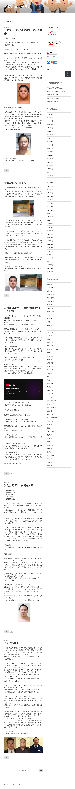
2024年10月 (50, 179)
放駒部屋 (49, 359)
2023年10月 (50, 220)
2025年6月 (50, 152)
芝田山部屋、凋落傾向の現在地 (56, 91)
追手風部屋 (50, 435)
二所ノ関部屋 (50, 291)
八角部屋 (49, 305)
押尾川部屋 (50, 356)
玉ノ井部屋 (50, 394)
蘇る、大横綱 (50, 431)
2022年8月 (50, 268)
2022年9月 (50, 265)
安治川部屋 (50, 328)
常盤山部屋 (50, 342)
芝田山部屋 (50, 421)
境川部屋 (49, 318)
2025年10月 (50, 138)
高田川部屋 (50, 459)
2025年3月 (50, 162)
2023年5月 (50, 237)
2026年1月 (50, 131)
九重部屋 (49, 284)
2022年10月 (50, 261)
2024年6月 (50, 193)
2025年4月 (50, 158)
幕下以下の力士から (52, 349)
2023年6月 (50, 234)
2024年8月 (50, 186)
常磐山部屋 (50, 346)
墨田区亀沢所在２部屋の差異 (55, 88)
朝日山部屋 (50, 370)
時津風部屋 (50, 366)
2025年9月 (50, 141)
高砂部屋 (49, 462)
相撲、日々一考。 (17, 6)
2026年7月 (50, 117)
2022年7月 (50, 271)
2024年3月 (50, 203)
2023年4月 (50, 241)
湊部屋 (49, 387)
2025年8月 (50, 145)
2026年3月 (50, 124)
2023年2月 (50, 247)
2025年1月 (50, 169)
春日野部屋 (50, 363)
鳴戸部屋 (49, 466)
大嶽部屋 (49, 325)
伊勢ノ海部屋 (50, 298)
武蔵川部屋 (50, 376)
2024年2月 (50, 206)
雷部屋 (49, 452)
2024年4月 (50, 200)
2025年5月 (50, 155)
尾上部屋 (49, 335)
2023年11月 (50, 217)
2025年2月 (50, 165)
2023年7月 (50, 230)
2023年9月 (50, 224)
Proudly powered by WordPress (13, 785)
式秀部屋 (49, 352)
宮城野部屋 (50, 332)
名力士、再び (50, 315)
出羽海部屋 (50, 308)
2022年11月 (50, 258)
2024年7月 (50, 189)
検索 (48, 69)
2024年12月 (50, 172)
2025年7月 (50, 148)
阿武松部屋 (50, 445)
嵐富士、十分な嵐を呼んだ (54, 98)
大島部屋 (49, 322)
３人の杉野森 (11, 643)
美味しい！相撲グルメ (53, 418)
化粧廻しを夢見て (52, 311)
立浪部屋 (49, 411)
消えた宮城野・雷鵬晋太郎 (18, 485)
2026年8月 (50, 114)
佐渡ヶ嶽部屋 (50, 301)
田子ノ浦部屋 (50, 397)
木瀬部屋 (49, 373)
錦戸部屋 (49, 442)
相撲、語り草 (50, 404)
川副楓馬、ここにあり (53, 95)
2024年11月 (50, 176)
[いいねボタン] (6, 170)
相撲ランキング (51, 56)
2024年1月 (50, 210)
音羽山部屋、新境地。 (16, 182)
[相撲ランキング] (52, 54)
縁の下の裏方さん (52, 414)
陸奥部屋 (49, 448)
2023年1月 (50, 251)
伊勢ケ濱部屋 (50, 294)
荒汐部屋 (49, 424)
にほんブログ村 (51, 34)
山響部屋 (49, 339)
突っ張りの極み (51, 407)
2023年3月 (50, 244)
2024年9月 (50, 182)
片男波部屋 (50, 390)
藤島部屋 (49, 428)
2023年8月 (50, 227)
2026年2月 (50, 128)
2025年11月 (50, 134)
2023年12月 (50, 213)
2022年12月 (50, 254)
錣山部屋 (49, 438)
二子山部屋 (50, 287)
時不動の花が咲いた (52, 101)
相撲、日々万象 (51, 400)
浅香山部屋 (50, 383)
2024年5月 (50, 196)
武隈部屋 (49, 380)
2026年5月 (50, 121)
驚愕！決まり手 (51, 455)
